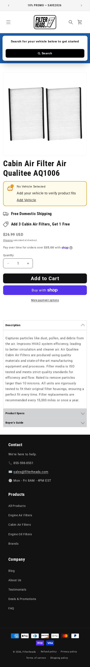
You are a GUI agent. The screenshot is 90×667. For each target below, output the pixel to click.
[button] (8, 22)
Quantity (8, 255)
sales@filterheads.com (30, 472)
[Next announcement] (81, 5)
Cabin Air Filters (19, 524)
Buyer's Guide (14, 422)
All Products (17, 506)
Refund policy (49, 651)
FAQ (11, 608)
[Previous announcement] (8, 5)
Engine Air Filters (20, 515)
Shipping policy (59, 658)
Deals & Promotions (22, 599)
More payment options (45, 300)
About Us (14, 580)
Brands (13, 543)
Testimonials (17, 589)
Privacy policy (69, 651)
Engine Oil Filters (20, 534)
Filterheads (29, 651)
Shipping (8, 240)
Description (13, 325)
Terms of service (36, 658)
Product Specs (15, 413)
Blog (11, 570)
